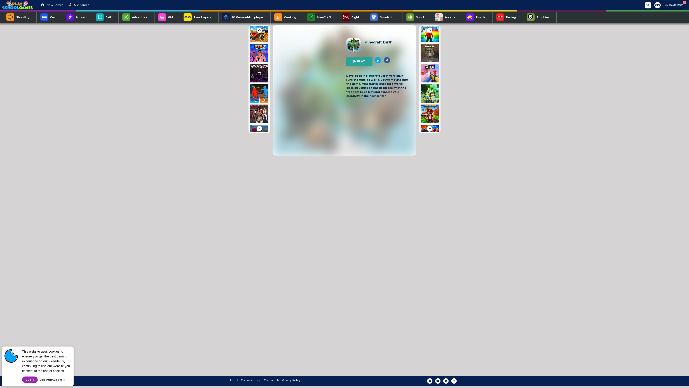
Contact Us (271, 380)
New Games (54, 5)
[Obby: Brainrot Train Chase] (430, 114)
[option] (259, 33)
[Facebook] (429, 381)
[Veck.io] (430, 74)
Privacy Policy (291, 380)
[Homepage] (17, 6)
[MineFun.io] (430, 94)
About (234, 380)
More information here (52, 379)
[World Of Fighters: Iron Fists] (259, 114)
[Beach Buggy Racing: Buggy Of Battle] (259, 33)
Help (257, 380)
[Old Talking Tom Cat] (430, 54)
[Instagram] (454, 381)
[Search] (648, 5)
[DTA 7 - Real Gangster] (259, 53)
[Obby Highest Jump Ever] (430, 33)
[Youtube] (437, 381)
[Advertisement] (231, 79)
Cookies (246, 380)
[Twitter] (446, 381)
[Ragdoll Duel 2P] (259, 94)
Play (360, 61)
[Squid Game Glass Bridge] (259, 74)
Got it (30, 379)
